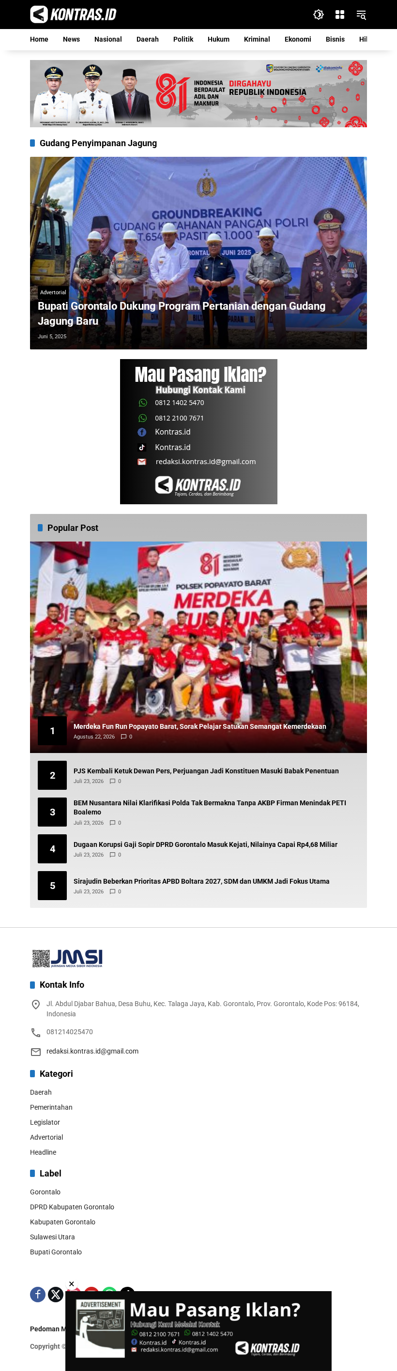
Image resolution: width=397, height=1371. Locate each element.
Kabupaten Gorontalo (62, 1222)
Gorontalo (45, 1192)
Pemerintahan (51, 1107)
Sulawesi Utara (52, 1237)
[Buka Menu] (340, 14)
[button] (318, 14)
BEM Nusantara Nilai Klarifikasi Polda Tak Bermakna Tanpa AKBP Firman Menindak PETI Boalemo (210, 807)
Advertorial (53, 292)
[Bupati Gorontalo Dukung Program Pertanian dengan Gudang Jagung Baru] (198, 253)
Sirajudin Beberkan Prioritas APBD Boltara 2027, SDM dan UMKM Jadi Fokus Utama (202, 881)
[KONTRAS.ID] (73, 14)
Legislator (45, 1122)
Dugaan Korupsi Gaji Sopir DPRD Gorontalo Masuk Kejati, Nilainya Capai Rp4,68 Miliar (205, 844)
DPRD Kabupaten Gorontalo (72, 1207)
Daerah (41, 1092)
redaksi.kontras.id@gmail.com (92, 1051)
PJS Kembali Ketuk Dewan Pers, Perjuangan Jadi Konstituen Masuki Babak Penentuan (206, 771)
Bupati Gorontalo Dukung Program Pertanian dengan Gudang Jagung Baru (182, 313)
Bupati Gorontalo (56, 1252)
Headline (43, 1152)
